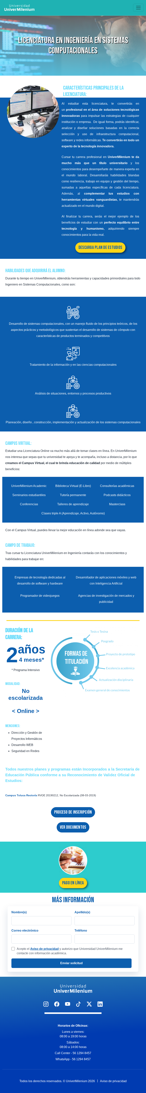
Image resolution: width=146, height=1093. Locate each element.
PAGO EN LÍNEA (73, 883)
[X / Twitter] (89, 1004)
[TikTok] (78, 1004)
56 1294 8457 (82, 1053)
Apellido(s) (82, 912)
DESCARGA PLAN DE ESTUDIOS (100, 247)
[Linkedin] (100, 1004)
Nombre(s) (19, 912)
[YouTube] (67, 1004)
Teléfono (81, 930)
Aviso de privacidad (44, 948)
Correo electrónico (24, 930)
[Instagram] (45, 1004)
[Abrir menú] (138, 7)
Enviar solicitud (71, 963)
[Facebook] (56, 1004)
